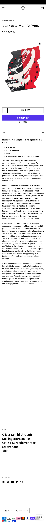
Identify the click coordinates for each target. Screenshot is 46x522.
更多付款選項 (23, 122)
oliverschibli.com (9, 20)
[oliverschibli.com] (23, 8)
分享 (3, 132)
